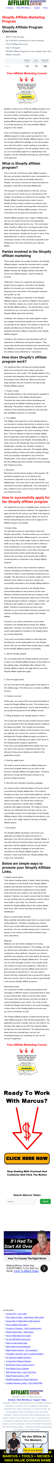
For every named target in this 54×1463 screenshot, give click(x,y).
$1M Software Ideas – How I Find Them (21, 1372)
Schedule (9, 8)
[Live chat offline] (27, 1442)
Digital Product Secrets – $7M (17, 1376)
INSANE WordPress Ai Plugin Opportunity (22, 1379)
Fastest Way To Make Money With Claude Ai (23, 1321)
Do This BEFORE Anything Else (18, 1339)
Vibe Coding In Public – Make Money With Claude (25, 1317)
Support (37, 8)
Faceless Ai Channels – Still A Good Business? (24, 1328)
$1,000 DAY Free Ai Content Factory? (20, 1365)
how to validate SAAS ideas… (17, 1325)
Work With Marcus (24, 8)
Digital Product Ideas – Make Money (20, 1332)
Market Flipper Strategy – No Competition (21, 1350)
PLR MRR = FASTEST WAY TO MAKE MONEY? (25, 1354)
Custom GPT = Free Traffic (16, 1314)
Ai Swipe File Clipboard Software (18, 1361)
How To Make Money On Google (18, 1336)
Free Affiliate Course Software (17, 1369)
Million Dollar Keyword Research (18, 1347)
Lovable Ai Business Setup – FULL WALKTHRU (24, 1383)
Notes (45, 8)
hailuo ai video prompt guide (16, 1343)
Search (45, 1201)
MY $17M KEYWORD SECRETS (18, 1358)
